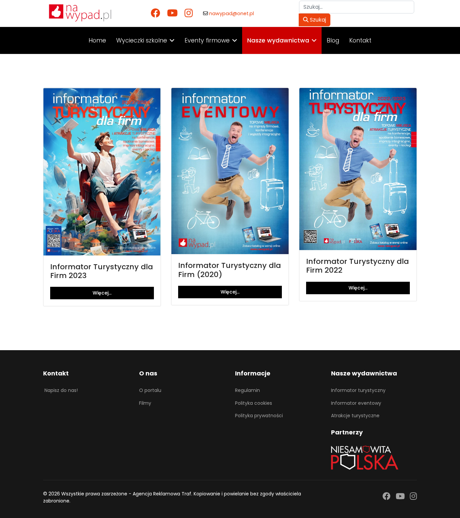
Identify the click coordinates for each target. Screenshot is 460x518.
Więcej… (102, 293)
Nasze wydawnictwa (278, 40)
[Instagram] (189, 13)
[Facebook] (155, 13)
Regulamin (247, 390)
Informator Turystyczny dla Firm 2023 (101, 271)
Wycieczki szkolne (141, 40)
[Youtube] (172, 13)
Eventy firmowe (207, 40)
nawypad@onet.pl (231, 13)
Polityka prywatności (259, 415)
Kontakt (360, 40)
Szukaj (317, 20)
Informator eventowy (356, 403)
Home (97, 40)
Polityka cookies (253, 403)
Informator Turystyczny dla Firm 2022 (357, 265)
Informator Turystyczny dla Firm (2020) (229, 269)
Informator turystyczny (358, 390)
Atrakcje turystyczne (355, 415)
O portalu (150, 390)
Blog (333, 40)
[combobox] (356, 7)
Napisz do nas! (61, 390)
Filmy (145, 403)
